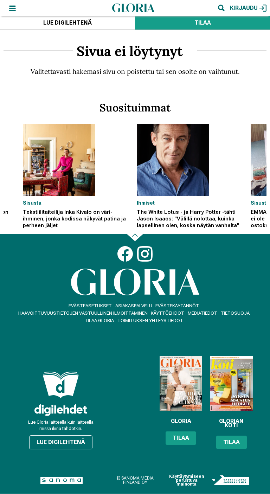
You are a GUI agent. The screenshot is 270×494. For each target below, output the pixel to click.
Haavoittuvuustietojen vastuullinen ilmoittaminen (83, 313)
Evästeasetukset (90, 305)
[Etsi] (221, 8)
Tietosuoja (235, 313)
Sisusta (32, 203)
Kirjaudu (244, 8)
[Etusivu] (133, 8)
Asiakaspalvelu (133, 305)
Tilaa (202, 22)
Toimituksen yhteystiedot (150, 320)
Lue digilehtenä (67, 22)
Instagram (145, 254)
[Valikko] (12, 8)
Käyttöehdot (167, 313)
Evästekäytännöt (177, 305)
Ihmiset (146, 203)
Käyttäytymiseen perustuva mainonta (186, 480)
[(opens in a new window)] (60, 410)
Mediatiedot (202, 313)
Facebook (125, 254)
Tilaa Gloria (99, 320)
